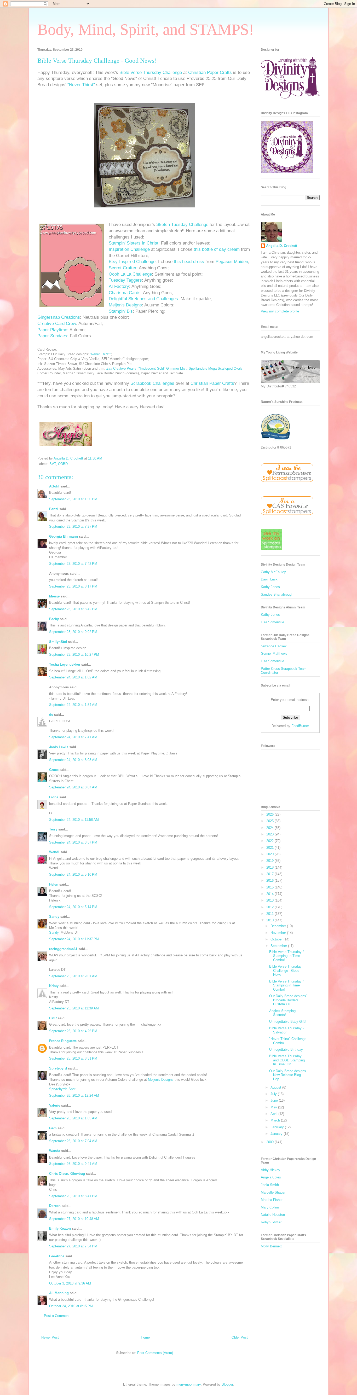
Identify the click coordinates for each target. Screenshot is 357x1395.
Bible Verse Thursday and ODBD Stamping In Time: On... (287, 1060)
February (277, 1127)
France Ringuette (63, 1041)
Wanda (54, 1151)
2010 (270, 920)
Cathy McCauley (273, 572)
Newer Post (50, 1337)
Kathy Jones (270, 587)
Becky (54, 619)
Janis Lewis (58, 747)
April (274, 1114)
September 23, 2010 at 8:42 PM (73, 609)
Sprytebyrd (58, 1068)
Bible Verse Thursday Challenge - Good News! (285, 970)
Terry (53, 829)
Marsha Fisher (272, 1200)
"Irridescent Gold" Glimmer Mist (163, 368)
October (277, 939)
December (278, 926)
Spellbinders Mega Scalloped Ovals (216, 368)
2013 (270, 900)
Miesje (54, 596)
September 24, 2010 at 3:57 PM (73, 842)
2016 (270, 880)
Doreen (55, 1206)
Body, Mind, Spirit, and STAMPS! (145, 29)
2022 (270, 841)
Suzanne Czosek (274, 646)
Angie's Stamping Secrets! (282, 1013)
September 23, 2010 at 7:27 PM (73, 526)
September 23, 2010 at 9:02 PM (73, 632)
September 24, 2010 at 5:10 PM (73, 874)
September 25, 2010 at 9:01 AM (73, 976)
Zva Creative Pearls (121, 368)
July (274, 1094)
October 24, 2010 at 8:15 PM (71, 1306)
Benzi (53, 509)
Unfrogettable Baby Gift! (287, 1022)
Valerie (54, 1105)
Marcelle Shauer (273, 1192)
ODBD (63, 464)
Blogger (227, 1384)
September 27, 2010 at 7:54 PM (73, 1246)
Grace (54, 770)
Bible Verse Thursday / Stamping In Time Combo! (286, 956)
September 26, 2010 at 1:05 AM (73, 1118)
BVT (52, 464)
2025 (270, 821)
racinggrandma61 (63, 949)
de (51, 715)
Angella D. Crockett (281, 246)
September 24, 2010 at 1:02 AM (73, 677)
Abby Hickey (270, 1170)
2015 (270, 887)
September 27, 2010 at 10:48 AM (74, 1219)
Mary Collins (270, 1207)
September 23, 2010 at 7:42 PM (73, 564)
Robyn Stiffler (271, 1222)
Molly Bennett (271, 1246)
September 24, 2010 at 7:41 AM (73, 737)
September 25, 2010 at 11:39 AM (74, 1008)
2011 (270, 914)
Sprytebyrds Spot (62, 1089)
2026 (270, 814)
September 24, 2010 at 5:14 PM (73, 907)
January (277, 1134)
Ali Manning (59, 1293)
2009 (270, 1142)
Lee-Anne (56, 1256)
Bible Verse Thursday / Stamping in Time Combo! (286, 985)
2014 (270, 894)
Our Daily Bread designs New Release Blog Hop (287, 1075)
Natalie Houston (273, 1215)
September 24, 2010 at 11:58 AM (74, 820)
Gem (53, 1128)
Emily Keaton (60, 1228)
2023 (270, 834)
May (274, 1107)
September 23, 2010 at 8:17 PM (73, 586)
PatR (53, 1018)
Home (145, 1337)
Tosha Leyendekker (64, 664)
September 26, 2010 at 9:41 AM (73, 1164)
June (274, 1100)
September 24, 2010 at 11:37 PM (74, 939)
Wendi (54, 852)
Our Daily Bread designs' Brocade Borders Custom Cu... (288, 1000)
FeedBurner (300, 726)
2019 (270, 861)
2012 (270, 907)
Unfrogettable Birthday (286, 1049)
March (275, 1120)
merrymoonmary (188, 1384)
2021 (270, 848)
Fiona (53, 797)
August (276, 1087)
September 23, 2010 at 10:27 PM (74, 654)
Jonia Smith (270, 1185)
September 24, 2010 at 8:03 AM (73, 760)
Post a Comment (57, 1316)
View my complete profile (280, 311)
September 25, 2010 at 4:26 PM (73, 1031)
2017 (270, 874)
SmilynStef (58, 642)
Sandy (54, 917)
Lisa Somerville (272, 622)
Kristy (54, 986)
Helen (53, 884)
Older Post (240, 1337)
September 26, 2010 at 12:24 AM (74, 1095)
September (279, 946)
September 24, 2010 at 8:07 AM (73, 787)
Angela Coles (271, 1177)
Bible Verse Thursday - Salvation (286, 1030)
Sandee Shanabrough (277, 594)
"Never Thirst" (100, 354)
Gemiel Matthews (274, 653)
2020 (270, 854)
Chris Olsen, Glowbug (67, 1174)
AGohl (54, 486)
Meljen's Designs (161, 1080)
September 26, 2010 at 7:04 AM (73, 1141)
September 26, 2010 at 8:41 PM (73, 1196)
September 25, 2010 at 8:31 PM (73, 1058)
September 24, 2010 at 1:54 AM (73, 705)
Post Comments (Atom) (155, 1353)
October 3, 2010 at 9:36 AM (70, 1283)
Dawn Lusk (269, 579)
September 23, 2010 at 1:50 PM (73, 499)
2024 (270, 828)
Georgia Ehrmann (63, 536)
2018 (270, 867)
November (278, 933)
